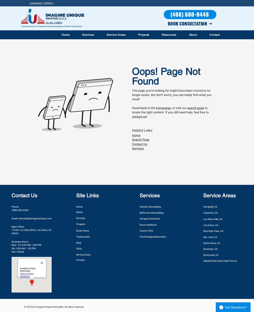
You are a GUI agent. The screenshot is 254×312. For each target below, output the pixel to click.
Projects (80, 224)
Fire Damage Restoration (153, 237)
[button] (88, 35)
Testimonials (83, 237)
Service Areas (83, 255)
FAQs (79, 248)
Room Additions (148, 225)
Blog (78, 243)
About (79, 212)
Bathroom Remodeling (152, 213)
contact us (139, 116)
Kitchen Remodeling (150, 207)
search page (195, 108)
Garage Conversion (150, 219)
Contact (80, 260)
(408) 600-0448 (20, 210)
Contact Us (139, 144)
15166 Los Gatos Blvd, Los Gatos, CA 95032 (31, 231)
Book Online (82, 231)
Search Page (140, 139)
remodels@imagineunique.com (35, 218)
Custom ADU (146, 231)
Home (136, 135)
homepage (163, 108)
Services (138, 148)
